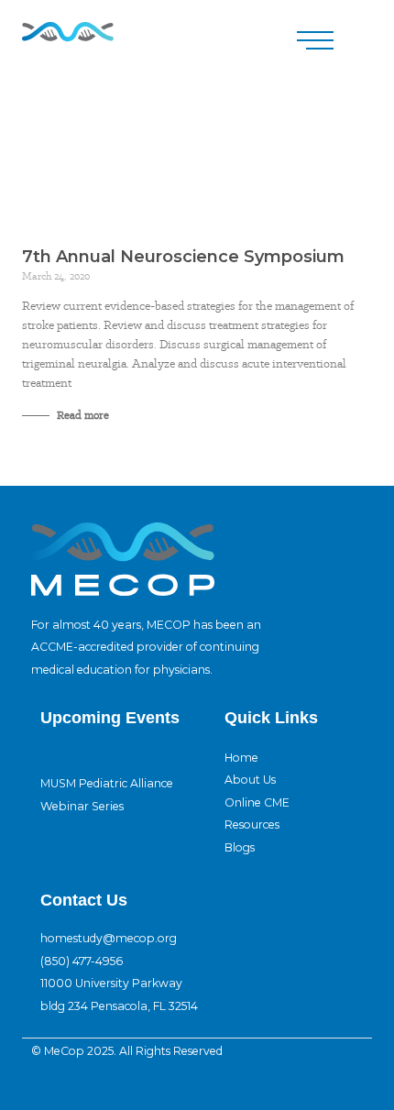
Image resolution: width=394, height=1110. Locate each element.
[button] (315, 41)
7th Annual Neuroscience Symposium (183, 257)
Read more (81, 415)
